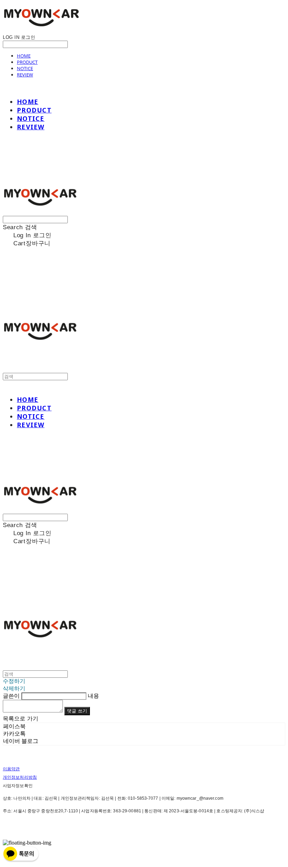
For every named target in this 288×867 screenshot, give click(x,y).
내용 (93, 696)
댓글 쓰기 (77, 711)
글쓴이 (11, 696)
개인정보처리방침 (20, 777)
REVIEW (25, 74)
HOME (24, 56)
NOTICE (25, 68)
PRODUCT (27, 62)
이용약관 (11, 768)
